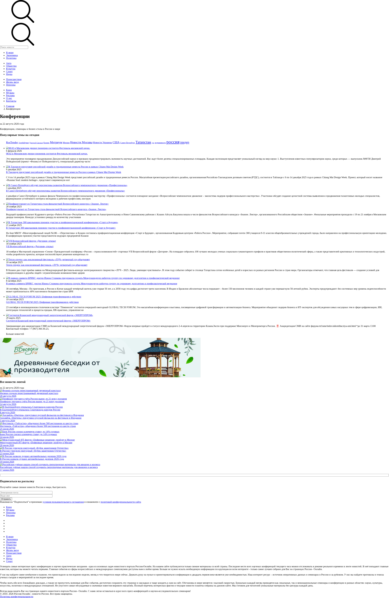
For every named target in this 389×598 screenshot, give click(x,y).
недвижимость (160, 143)
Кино (9, 90)
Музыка (10, 92)
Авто (8, 63)
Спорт (9, 71)
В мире (10, 52)
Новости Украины (102, 142)
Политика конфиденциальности (16, 596)
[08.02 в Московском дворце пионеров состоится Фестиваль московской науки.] (48, 148)
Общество (11, 66)
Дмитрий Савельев (36, 143)
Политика (11, 58)
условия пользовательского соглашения (63, 502)
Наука (9, 74)
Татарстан (143, 142)
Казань (46, 143)
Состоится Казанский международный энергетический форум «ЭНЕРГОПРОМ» (48, 320)
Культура (10, 68)
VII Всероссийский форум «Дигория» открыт (29, 246)
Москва (66, 142)
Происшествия (13, 79)
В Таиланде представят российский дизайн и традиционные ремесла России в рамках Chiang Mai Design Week (63, 172)
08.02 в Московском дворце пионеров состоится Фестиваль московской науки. (47, 153)
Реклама (10, 95)
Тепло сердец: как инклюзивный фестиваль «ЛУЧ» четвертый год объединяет (46, 265)
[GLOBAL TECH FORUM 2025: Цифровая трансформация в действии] (43, 296)
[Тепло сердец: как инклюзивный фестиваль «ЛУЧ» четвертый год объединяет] (48, 259)
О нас (9, 98)
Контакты (11, 101)
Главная (10, 106)
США (116, 142)
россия (172, 141)
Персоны (10, 85)
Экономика (12, 55)
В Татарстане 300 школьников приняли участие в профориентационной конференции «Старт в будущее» (61, 228)
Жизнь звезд (12, 82)
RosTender (12, 142)
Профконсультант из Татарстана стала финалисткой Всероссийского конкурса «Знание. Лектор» (56, 209)
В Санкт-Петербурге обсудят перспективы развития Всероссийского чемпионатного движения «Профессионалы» (65, 190)
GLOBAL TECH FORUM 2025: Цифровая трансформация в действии (42, 302)
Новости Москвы (81, 142)
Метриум (56, 142)
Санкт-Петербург (127, 143)
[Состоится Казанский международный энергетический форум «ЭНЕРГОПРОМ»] (49, 315)
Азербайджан (24, 143)
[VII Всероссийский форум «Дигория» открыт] (31, 241)
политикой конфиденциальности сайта (121, 502)
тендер (184, 142)
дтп (153, 143)
